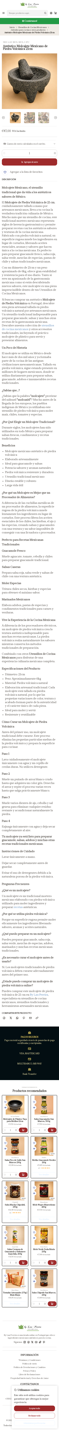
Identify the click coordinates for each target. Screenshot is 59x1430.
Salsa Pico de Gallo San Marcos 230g (15, 1161)
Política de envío (29, 1363)
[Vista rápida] (5, 1107)
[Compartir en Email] (30, 1018)
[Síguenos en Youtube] (36, 1342)
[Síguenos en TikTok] (40, 1342)
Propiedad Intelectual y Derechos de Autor (29, 1378)
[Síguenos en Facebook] (28, 1342)
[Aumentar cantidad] (55, 153)
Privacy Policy (29, 1371)
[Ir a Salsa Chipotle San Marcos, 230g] (44, 1278)
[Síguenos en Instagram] (24, 1342)
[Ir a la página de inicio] (29, 5)
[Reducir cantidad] (4, 153)
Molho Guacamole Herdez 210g (44, 1161)
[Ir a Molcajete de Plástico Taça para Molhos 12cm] (15, 1105)
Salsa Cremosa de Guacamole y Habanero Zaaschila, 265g (15, 1251)
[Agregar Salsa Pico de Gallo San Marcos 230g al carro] (23, 1174)
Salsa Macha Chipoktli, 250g (15, 1206)
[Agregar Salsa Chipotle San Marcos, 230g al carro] (52, 1303)
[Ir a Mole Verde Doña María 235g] (44, 1235)
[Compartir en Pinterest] (24, 1018)
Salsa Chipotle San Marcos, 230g (44, 1293)
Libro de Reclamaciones (29, 1374)
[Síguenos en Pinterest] (44, 1342)
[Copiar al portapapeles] (37, 1018)
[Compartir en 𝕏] (10, 1018)
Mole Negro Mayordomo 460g (44, 1206)
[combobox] (27, 13)
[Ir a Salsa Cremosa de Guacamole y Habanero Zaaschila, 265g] (15, 1235)
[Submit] (45, 13)
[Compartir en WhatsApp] (17, 1018)
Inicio (12, 27)
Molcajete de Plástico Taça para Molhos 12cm (15, 1120)
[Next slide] (55, 117)
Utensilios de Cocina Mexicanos (32, 27)
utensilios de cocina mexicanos (28, 327)
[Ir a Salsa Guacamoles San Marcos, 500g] (44, 1105)
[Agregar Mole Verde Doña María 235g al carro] (52, 1262)
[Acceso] (51, 13)
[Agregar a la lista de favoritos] (5, 1102)
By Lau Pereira (39, 994)
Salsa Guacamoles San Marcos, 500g (44, 1120)
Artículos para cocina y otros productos (28, 30)
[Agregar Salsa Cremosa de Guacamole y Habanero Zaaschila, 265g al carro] (23, 1262)
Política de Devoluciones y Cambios (30, 1367)
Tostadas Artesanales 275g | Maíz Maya (15, 1293)
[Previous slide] (4, 117)
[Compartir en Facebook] (4, 1018)
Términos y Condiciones (29, 1360)
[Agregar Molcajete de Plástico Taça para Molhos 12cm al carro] (23, 1130)
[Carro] (55, 13)
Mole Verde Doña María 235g (44, 1250)
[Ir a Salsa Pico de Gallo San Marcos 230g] (15, 1146)
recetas (18, 907)
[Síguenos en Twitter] (32, 1342)
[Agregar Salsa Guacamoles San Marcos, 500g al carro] (52, 1130)
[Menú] (3, 13)
